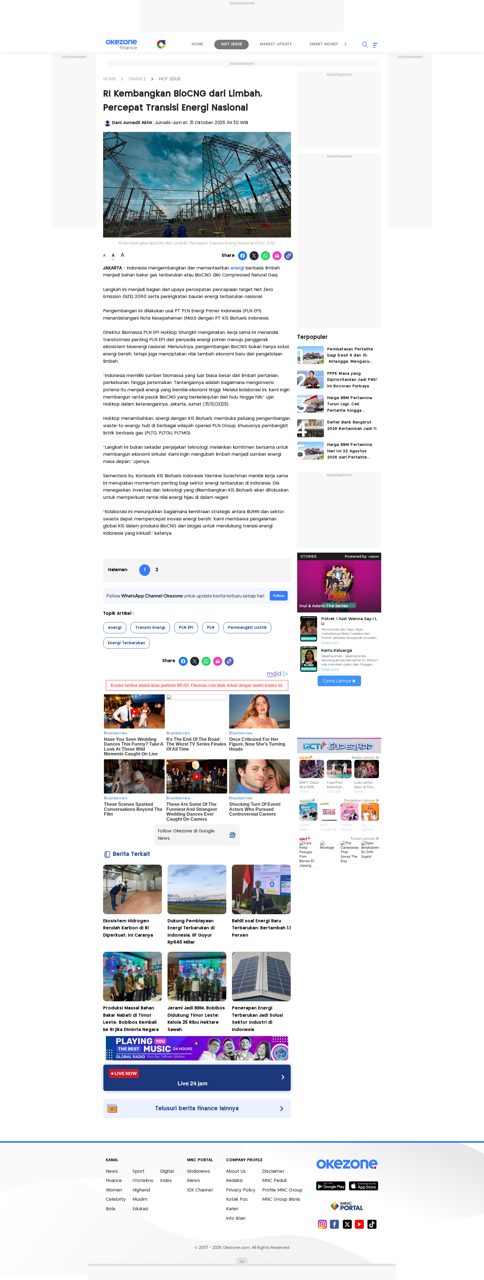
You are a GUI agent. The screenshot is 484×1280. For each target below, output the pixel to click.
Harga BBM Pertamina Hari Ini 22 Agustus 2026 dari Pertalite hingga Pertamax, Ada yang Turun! (350, 451)
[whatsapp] (265, 256)
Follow (278, 596)
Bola (110, 1209)
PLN (210, 628)
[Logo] (161, 44)
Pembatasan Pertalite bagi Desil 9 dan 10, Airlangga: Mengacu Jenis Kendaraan (350, 356)
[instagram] (322, 1224)
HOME (109, 79)
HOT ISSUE (170, 79)
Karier (232, 1209)
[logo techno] (121, 44)
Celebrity (116, 1199)
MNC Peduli (274, 1181)
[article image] (310, 355)
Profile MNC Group (282, 1190)
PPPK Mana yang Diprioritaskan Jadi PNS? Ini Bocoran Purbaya (352, 380)
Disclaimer (273, 1171)
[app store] (363, 1185)
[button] (346, 44)
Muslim (139, 1199)
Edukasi (140, 1209)
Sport (138, 1171)
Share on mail (277, 256)
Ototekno (142, 1181)
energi (115, 628)
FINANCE (137, 79)
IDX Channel (200, 1190)
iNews (193, 1181)
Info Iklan (235, 1218)
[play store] (330, 1185)
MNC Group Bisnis (281, 1199)
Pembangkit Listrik (247, 628)
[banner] (197, 1058)
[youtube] (359, 1224)
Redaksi (234, 1181)
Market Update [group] (276, 44)
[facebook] (334, 1224)
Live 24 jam (193, 1083)
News (112, 1171)
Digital (167, 1171)
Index (166, 1181)
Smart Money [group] (324, 44)
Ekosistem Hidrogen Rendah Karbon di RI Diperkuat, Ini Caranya (128, 928)
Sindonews (198, 1171)
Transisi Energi (150, 628)
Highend (141, 1190)
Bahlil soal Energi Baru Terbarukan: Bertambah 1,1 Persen (261, 928)
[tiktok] (371, 1224)
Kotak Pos (237, 1199)
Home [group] (197, 44)
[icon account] (107, 122)
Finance (114, 1181)
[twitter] (347, 1224)
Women (114, 1190)
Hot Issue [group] (231, 44)
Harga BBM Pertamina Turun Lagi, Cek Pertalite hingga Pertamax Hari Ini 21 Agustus (349, 405)
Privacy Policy (240, 1190)
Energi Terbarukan (126, 643)
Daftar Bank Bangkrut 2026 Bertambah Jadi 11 (351, 425)
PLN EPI (186, 628)
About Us (236, 1171)
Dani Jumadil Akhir (132, 123)
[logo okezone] (347, 1164)
